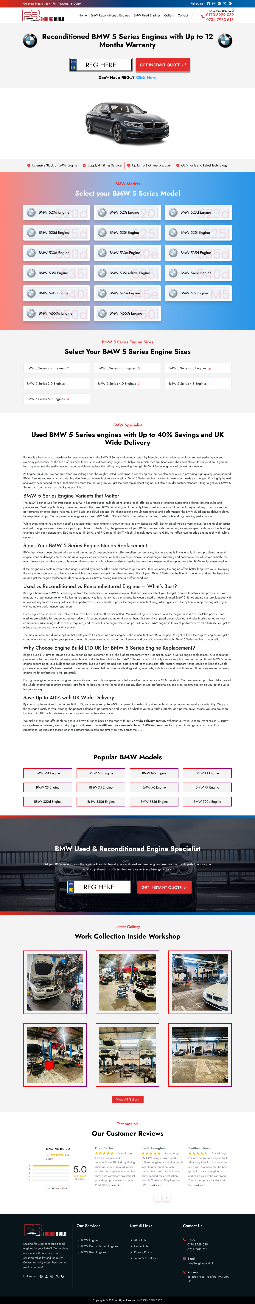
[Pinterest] (51, 1276)
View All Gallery (127, 1099)
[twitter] (57, 1276)
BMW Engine (89, 1240)
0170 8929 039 (220, 15)
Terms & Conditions (146, 1258)
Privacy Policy (143, 1252)
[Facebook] (41, 1276)
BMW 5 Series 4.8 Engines (187, 383)
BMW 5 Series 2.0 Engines (116, 368)
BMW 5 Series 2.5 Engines (187, 368)
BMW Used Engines (147, 15)
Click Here (146, 77)
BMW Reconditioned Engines (110, 15)
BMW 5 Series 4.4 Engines (46, 368)
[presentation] (158, 1197)
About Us (140, 1240)
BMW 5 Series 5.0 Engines (46, 399)
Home (83, 15)
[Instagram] (46, 1276)
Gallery (169, 15)
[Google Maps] (62, 1276)
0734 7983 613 (220, 19)
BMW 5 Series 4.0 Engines (116, 383)
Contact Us (141, 1246)
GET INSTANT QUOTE (160, 65)
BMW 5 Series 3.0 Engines (46, 383)
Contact (183, 15)
